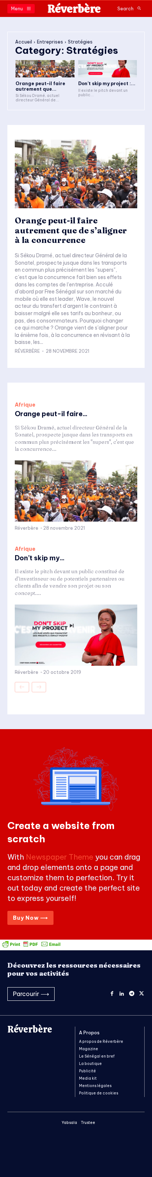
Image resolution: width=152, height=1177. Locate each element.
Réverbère (27, 351)
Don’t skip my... (40, 558)
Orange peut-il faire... (51, 414)
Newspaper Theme (59, 856)
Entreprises (50, 42)
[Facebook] (112, 994)
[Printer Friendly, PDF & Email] (31, 946)
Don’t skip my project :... (106, 83)
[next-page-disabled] (39, 687)
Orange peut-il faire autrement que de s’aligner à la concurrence (71, 230)
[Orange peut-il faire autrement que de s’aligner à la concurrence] (45, 69)
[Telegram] (131, 994)
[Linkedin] (122, 994)
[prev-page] (22, 687)
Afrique (25, 404)
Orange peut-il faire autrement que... (40, 86)
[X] (141, 994)
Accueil (23, 42)
